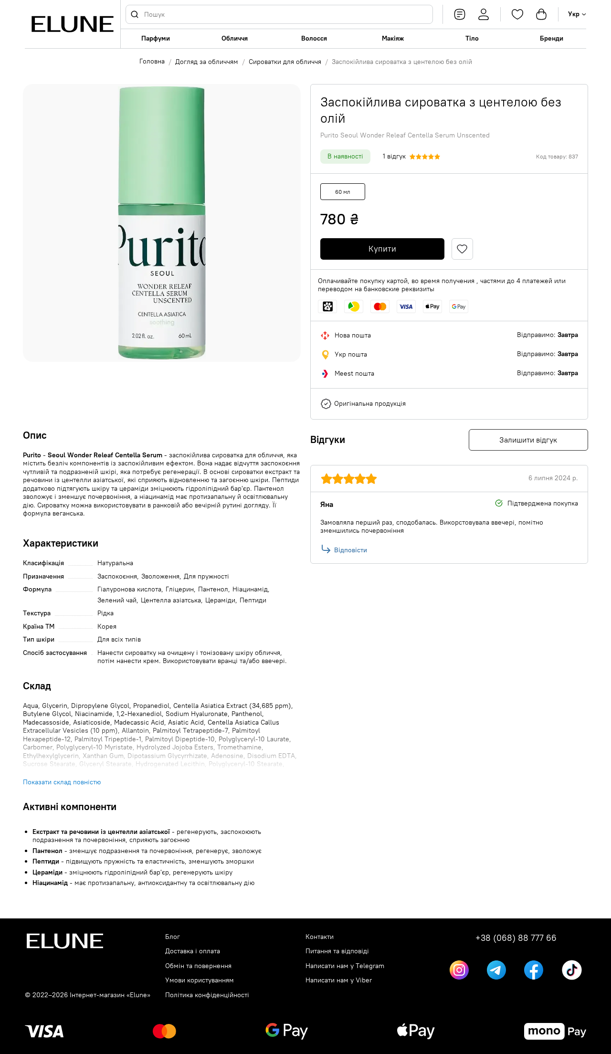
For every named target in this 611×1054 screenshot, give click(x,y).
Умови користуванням (199, 980)
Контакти (320, 937)
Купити (382, 248)
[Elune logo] (72, 24)
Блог (172, 937)
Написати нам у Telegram (345, 966)
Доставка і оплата (192, 951)
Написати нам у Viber (339, 980)
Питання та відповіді (337, 951)
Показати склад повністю (62, 782)
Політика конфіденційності (207, 995)
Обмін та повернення (198, 966)
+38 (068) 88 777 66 (516, 938)
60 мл (342, 191)
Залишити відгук (528, 439)
